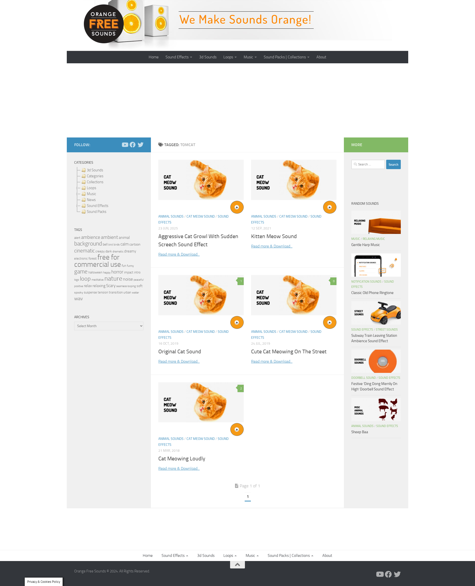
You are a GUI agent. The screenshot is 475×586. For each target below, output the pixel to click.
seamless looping (126, 286)
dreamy (130, 251)
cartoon (134, 244)
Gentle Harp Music (365, 245)
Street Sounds (387, 329)
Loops (228, 57)
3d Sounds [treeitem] (95, 170)
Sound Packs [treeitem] (96, 211)
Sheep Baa (359, 432)
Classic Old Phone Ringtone (372, 293)
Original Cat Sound (179, 351)
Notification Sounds (366, 281)
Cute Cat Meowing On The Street (289, 351)
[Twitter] (140, 145)
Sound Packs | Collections (285, 57)
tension (103, 292)
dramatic (118, 251)
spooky (78, 292)
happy (107, 272)
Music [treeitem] (91, 194)
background (88, 243)
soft (139, 286)
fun (124, 266)
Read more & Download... (179, 254)
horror (117, 272)
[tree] (108, 191)
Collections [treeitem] (95, 182)
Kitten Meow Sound (274, 236)
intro (137, 272)
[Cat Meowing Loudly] (201, 402)
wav (78, 298)
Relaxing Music (374, 239)
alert (77, 238)
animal (124, 237)
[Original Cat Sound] (201, 295)
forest (93, 258)
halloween (95, 272)
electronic (81, 258)
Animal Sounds (171, 216)
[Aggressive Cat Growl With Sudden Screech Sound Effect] (201, 180)
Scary (111, 285)
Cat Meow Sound (201, 216)
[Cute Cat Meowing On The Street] (293, 295)
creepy (100, 251)
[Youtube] (125, 145)
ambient (109, 237)
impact (128, 272)
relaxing (99, 286)
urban (127, 292)
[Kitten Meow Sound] (293, 180)
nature (113, 278)
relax (88, 285)
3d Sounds (207, 57)
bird (110, 244)
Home (154, 57)
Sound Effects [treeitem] (97, 205)
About (321, 57)
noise (128, 279)
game (81, 271)
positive (78, 286)
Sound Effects (177, 57)
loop (85, 278)
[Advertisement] (237, 100)
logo (76, 279)
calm (124, 244)
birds (117, 244)
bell (105, 244)
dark (108, 251)
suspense (90, 292)
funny (130, 266)
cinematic (84, 251)
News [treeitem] (91, 200)
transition (116, 292)
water (135, 292)
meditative (98, 279)
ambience (90, 237)
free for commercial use (97, 261)
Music (248, 57)
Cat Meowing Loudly (181, 458)
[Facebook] (133, 145)
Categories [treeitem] (95, 176)
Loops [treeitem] (91, 188)
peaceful (138, 279)
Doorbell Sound (363, 378)
